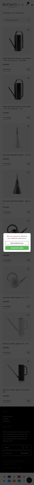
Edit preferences (17, 243)
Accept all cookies (17, 248)
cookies (15, 236)
